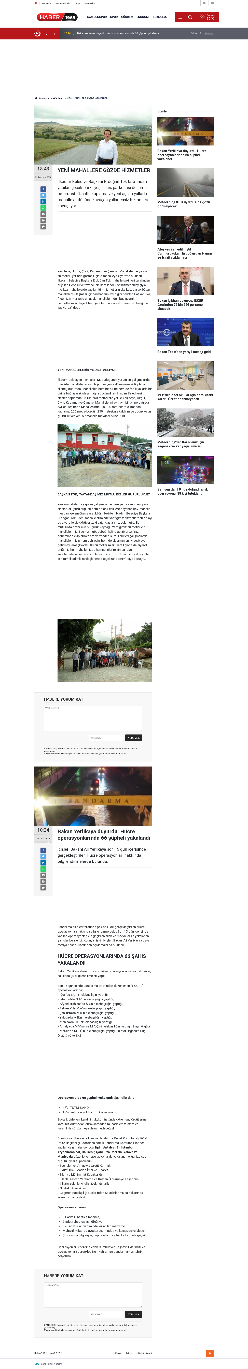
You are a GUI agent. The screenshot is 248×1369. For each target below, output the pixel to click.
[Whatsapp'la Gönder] (43, 208)
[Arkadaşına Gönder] (43, 214)
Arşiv (77, 3)
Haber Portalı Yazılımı (51, 1364)
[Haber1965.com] (57, 16)
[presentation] (46, 34)
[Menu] (180, 17)
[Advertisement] (124, 68)
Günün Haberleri (63, 3)
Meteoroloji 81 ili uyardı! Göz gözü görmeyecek (105, 33)
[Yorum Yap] (43, 226)
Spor (114, 17)
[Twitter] (43, 195)
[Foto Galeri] (212, 3)
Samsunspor (97, 17)
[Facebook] (43, 189)
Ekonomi (142, 17)
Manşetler (46, 3)
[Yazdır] (43, 220)
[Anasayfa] (36, 3)
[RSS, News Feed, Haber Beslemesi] (210, 1353)
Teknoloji (160, 17)
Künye (118, 1353)
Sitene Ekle (90, 3)
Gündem (127, 17)
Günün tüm (202, 33)
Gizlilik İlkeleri (144, 1353)
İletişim (129, 1353)
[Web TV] (204, 3)
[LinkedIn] (43, 201)
